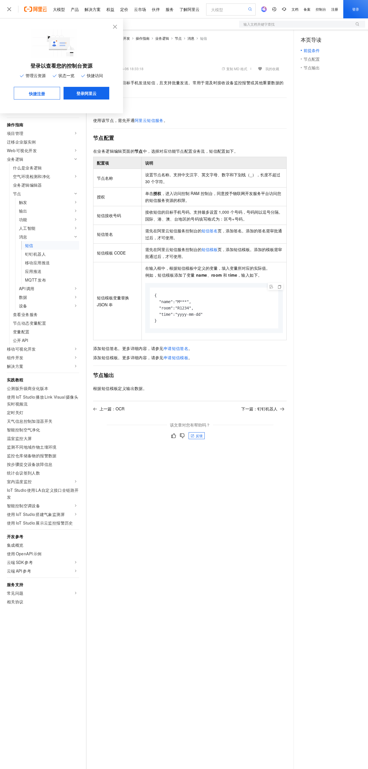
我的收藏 (272, 68)
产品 (75, 9)
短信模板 (210, 249)
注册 (334, 9)
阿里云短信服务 (149, 120)
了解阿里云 (189, 9)
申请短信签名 (176, 348)
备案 (307, 9)
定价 (124, 9)
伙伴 (156, 9)
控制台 (321, 9)
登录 (355, 9)
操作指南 (143, 38)
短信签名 (210, 231)
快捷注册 (37, 93)
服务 (170, 9)
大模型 (59, 9)
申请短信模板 (176, 357)
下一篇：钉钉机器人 (259, 409)
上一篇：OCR (111, 409)
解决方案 (93, 9)
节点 (178, 38)
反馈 (199, 435)
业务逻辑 (162, 38)
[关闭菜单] (9, 9)
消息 (190, 38)
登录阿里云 (86, 93)
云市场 (140, 9)
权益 (110, 9)
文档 (295, 9)
